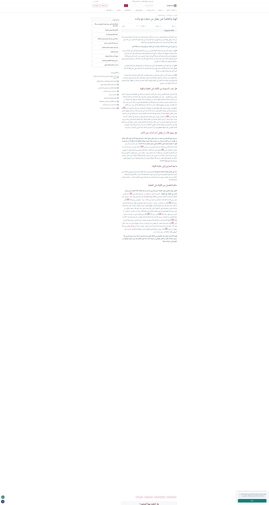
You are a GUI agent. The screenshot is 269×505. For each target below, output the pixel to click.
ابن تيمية (167, 161)
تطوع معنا (95, 6)
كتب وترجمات (149, 10)
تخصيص (245, 496)
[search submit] (126, 5)
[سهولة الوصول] (95, 1)
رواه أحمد (149, 196)
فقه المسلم (127, 10)
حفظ (173, 26)
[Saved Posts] (93, 1)
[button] (141, 26)
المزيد (118, 10)
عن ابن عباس (131, 226)
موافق (252, 501)
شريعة (160, 10)
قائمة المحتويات (169, 30)
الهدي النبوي (138, 10)
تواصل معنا (109, 10)
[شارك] (3, 497)
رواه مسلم (162, 127)
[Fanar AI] (3, 501)
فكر (168, 10)
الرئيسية (173, 10)
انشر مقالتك (104, 6)
